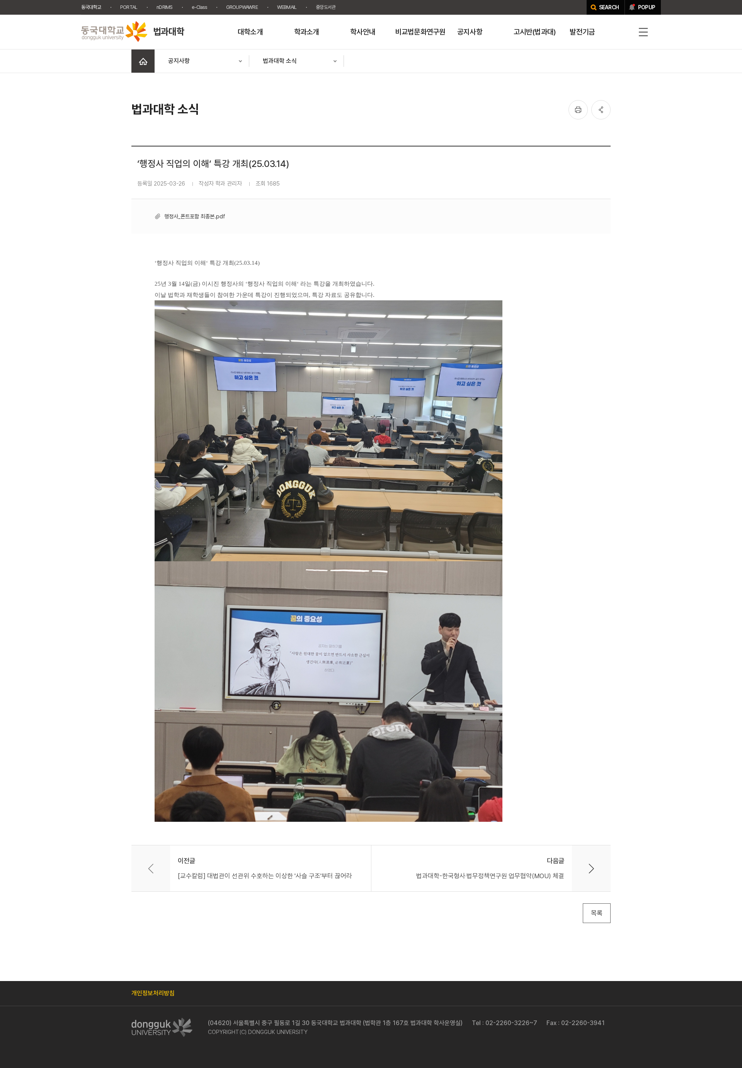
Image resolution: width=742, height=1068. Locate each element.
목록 (596, 913)
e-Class (199, 7)
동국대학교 (91, 7)
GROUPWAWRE (242, 7)
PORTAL (128, 7)
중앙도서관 (325, 7)
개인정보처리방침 (153, 993)
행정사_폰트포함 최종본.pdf (194, 216)
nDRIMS (164, 7)
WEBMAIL (286, 7)
